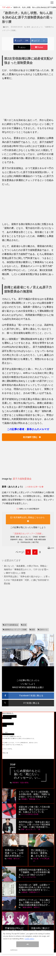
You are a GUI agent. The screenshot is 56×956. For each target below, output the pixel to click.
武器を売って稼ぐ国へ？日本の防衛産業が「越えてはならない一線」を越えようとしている (34, 809)
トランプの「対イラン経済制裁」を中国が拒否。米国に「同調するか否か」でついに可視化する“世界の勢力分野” (34, 794)
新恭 (33, 630)
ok (28, 944)
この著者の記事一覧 (33, 487)
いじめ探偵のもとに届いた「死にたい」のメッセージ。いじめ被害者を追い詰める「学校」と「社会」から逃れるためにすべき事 (27, 774)
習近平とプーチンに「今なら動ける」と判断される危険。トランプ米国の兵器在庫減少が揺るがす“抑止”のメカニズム (34, 902)
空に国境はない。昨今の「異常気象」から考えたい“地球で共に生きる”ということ (40, 853)
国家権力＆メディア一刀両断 (16, 630)
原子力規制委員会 (22, 478)
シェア (19, 41)
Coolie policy (29, 939)
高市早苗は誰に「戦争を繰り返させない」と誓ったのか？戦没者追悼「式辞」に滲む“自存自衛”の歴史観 (27, 580)
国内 (7, 27)
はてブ (36, 41)
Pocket (40, 47)
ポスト (23, 48)
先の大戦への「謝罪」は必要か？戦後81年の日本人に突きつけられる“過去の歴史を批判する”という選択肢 (34, 887)
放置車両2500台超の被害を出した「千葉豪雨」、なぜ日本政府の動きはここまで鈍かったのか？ (34, 872)
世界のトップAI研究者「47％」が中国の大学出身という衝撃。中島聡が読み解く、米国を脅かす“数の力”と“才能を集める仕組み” (15, 853)
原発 (24, 625)
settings (13, 950)
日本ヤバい (43, 630)
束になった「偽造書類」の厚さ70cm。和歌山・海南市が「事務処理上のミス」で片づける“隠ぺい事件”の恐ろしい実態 (26, 569)
